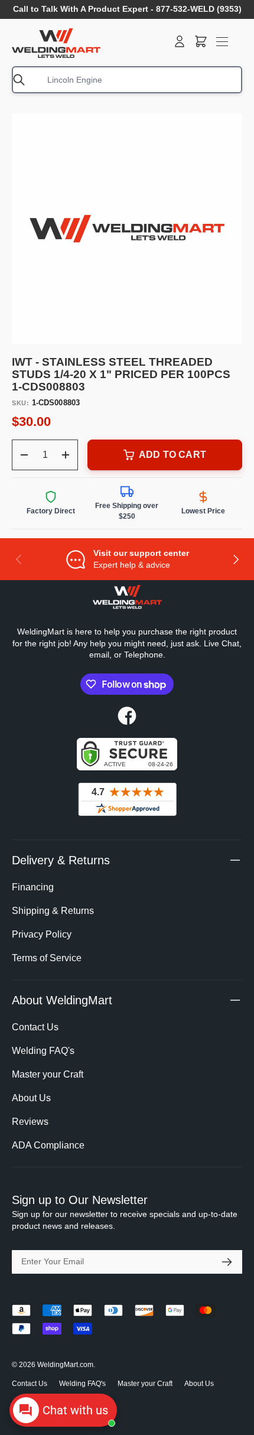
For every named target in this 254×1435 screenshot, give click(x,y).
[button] (200, 41)
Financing (33, 887)
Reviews (30, 1122)
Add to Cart (172, 455)
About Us (31, 1098)
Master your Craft (47, 1074)
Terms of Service (47, 958)
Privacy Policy (41, 934)
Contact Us (35, 1027)
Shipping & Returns (53, 911)
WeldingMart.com (65, 1365)
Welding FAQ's (43, 1051)
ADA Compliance (48, 1145)
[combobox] (127, 79)
